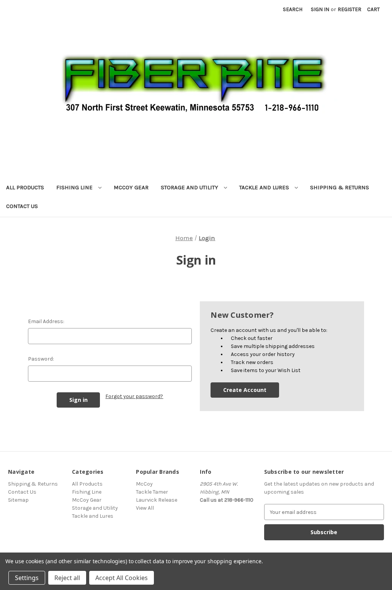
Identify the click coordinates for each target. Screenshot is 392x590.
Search (292, 9)
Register (349, 9)
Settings (27, 578)
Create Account (244, 389)
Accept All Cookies (121, 578)
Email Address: (46, 321)
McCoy (144, 484)
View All (145, 508)
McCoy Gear (131, 187)
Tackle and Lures (265, 187)
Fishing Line (75, 187)
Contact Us (22, 206)
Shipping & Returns (339, 187)
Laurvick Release (156, 500)
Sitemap (18, 500)
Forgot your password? (134, 396)
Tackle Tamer (152, 492)
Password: (41, 359)
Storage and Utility (190, 187)
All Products (25, 187)
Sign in (320, 9)
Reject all (67, 578)
